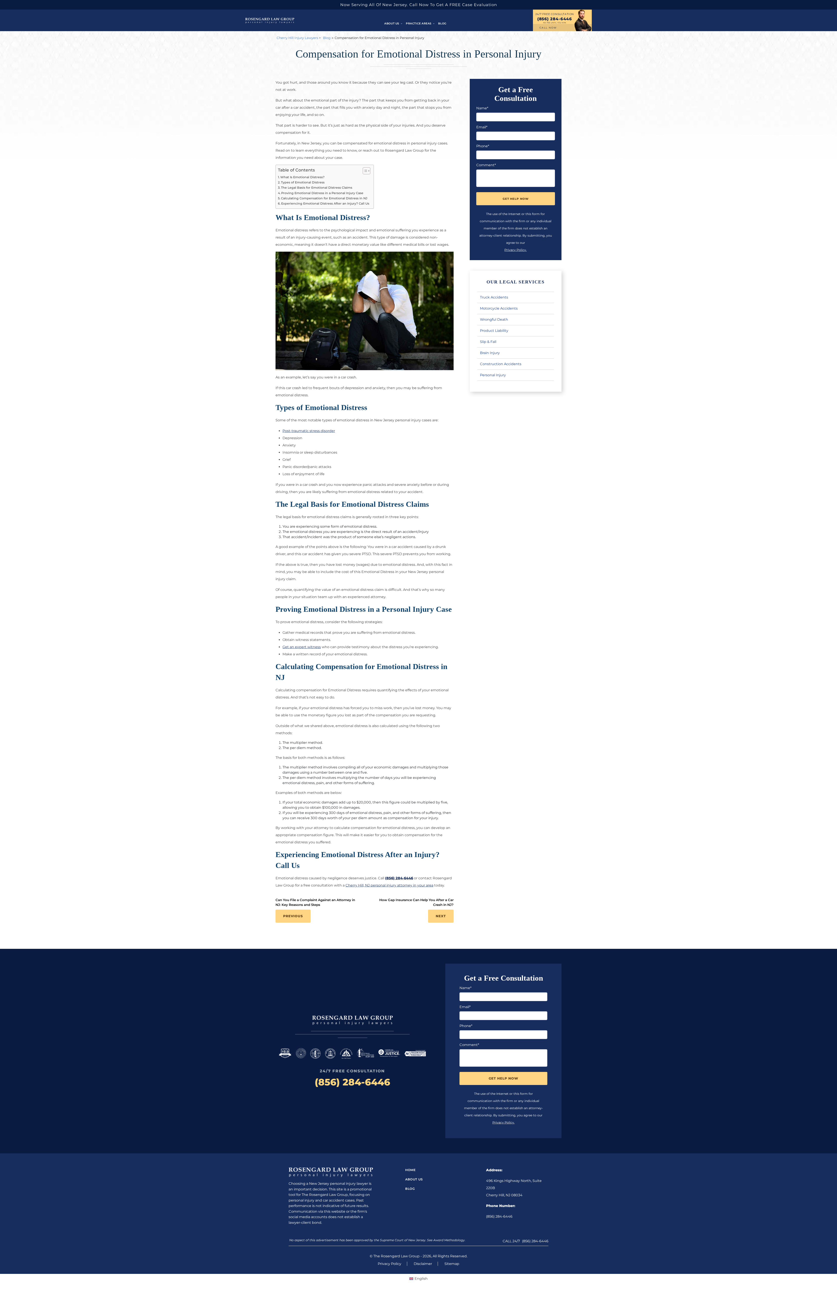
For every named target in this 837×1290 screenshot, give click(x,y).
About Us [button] (392, 23)
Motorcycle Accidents (499, 308)
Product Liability (494, 331)
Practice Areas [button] (419, 23)
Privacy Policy (389, 1264)
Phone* (482, 146)
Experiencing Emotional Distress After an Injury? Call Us (325, 203)
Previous (293, 916)
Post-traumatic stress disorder (308, 431)
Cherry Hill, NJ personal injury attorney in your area (389, 885)
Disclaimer (423, 1264)
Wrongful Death (494, 319)
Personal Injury (493, 375)
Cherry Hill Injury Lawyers (297, 38)
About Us (414, 1179)
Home (410, 1170)
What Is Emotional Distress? (302, 177)
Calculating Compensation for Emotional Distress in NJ (324, 198)
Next (441, 916)
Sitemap (451, 1264)
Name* (482, 108)
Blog (442, 23)
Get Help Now (516, 198)
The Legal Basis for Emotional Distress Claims (316, 188)
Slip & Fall (488, 342)
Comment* (486, 165)
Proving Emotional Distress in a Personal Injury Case (322, 193)
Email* (481, 127)
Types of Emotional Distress (303, 182)
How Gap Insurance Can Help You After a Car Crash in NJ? (416, 902)
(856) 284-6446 (554, 19)
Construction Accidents (500, 364)
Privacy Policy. (515, 250)
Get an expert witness (301, 647)
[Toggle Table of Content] (364, 171)
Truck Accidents (494, 297)
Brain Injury (490, 353)
